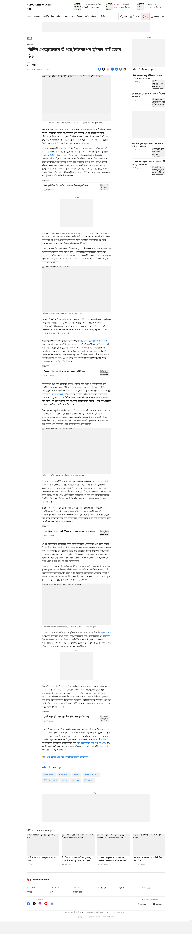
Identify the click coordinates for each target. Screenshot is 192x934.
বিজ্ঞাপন (80, 913)
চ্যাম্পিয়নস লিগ (49, 775)
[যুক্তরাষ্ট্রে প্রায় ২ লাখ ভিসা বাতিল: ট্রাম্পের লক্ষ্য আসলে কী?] (77, 6)
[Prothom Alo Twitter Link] (35, 904)
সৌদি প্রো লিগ (88, 780)
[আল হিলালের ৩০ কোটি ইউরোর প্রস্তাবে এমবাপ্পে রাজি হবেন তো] (104, 533)
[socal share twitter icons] (104, 70)
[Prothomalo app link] (142, 904)
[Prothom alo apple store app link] (158, 904)
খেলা (72, 16)
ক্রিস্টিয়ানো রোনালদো (91, 775)
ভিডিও (103, 16)
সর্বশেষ (29, 16)
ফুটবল (29, 38)
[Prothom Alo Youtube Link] (47, 904)
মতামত (66, 16)
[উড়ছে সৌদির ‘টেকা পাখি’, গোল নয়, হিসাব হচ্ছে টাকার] (104, 187)
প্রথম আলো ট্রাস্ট (101, 888)
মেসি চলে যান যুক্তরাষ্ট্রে (84, 387)
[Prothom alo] (42, 6)
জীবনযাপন (95, 16)
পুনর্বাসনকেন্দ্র (106, 632)
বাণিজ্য (58, 16)
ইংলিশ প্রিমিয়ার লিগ (50, 780)
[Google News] (52, 904)
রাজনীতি (46, 16)
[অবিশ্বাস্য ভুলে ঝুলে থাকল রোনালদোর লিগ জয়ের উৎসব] (158, 152)
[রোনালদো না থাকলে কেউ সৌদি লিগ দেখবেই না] (149, 845)
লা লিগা (76, 775)
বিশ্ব (52, 16)
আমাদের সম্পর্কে (70, 913)
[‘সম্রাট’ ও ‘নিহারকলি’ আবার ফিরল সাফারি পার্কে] (109, 6)
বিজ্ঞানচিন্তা (76, 888)
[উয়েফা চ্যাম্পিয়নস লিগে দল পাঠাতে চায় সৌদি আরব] (104, 373)
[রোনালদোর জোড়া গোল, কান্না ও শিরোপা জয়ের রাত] (158, 102)
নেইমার (66, 394)
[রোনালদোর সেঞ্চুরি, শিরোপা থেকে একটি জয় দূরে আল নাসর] (158, 170)
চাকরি (87, 16)
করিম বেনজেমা (57, 394)
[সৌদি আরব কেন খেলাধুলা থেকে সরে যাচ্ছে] (43, 845)
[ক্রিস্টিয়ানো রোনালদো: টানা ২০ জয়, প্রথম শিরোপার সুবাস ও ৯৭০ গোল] (78, 845)
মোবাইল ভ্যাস (77, 892)
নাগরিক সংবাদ (31, 888)
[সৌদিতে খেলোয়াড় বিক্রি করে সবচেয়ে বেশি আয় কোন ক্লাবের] (158, 84)
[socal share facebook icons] (100, 70)
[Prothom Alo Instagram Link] (41, 904)
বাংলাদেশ (37, 16)
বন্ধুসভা (121, 888)
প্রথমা (51, 892)
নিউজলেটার (120, 913)
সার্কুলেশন (90, 913)
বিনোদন (79, 16)
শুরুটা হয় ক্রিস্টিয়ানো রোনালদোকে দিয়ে (93, 341)
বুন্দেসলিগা (75, 780)
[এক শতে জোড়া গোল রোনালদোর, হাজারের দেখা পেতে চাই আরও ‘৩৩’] (113, 845)
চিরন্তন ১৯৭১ (146, 888)
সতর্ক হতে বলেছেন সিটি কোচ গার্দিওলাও (91, 743)
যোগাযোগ (110, 913)
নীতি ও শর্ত (99, 913)
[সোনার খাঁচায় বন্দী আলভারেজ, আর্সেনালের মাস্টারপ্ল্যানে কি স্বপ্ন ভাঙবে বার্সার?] (140, 6)
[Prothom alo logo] (38, 880)
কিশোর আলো (54, 888)
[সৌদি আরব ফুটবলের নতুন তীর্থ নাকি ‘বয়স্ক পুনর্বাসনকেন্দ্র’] (104, 718)
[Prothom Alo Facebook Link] (29, 904)
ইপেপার (29, 892)
